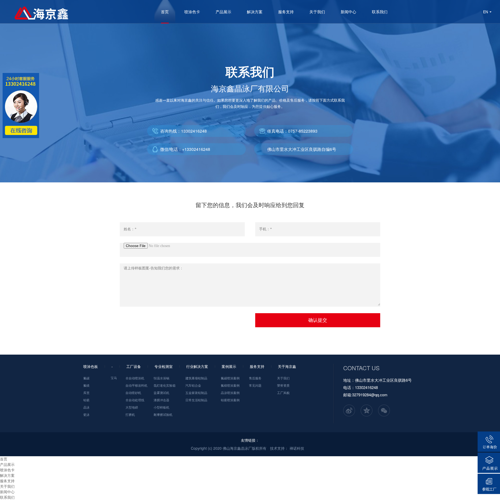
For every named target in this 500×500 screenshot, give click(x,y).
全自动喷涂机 (135, 378)
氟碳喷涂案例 (230, 378)
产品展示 (223, 11)
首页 (165, 11)
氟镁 (86, 385)
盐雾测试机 (161, 392)
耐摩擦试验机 (163, 414)
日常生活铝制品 (196, 400)
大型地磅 (132, 407)
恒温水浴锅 (161, 378)
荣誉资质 (283, 385)
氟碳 (86, 378)
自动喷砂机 (133, 392)
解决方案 (254, 11)
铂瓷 (86, 400)
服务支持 (286, 11)
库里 (86, 392)
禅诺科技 (297, 448)
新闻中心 (348, 11)
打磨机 (130, 414)
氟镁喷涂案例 (230, 385)
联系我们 (380, 11)
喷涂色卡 (192, 11)
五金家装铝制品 (196, 392)
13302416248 (194, 131)
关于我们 (317, 11)
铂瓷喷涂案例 (230, 400)
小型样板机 (161, 407)
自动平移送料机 (136, 385)
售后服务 (255, 378)
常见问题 (255, 385)
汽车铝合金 (193, 385)
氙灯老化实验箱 (165, 385)
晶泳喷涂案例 (230, 392)
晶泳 (86, 407)
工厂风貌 (283, 392)
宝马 (114, 377)
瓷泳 (86, 414)
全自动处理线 (135, 400)
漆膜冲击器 (161, 400)
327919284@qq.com (370, 394)
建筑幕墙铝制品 (196, 378)
